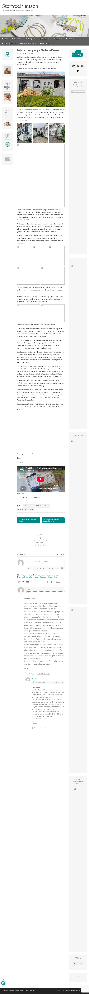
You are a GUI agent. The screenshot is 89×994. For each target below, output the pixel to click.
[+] (58, 691)
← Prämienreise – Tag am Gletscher (27, 643)
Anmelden (60, 677)
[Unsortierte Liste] (43, 691)
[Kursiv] (31, 691)
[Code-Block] (49, 691)
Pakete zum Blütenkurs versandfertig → (51, 643)
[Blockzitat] (46, 691)
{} (55, 691)
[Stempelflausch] (44, 18)
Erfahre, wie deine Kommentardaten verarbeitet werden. (37, 700)
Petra (43, 805)
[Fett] (28, 691)
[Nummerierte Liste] (40, 691)
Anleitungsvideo (29, 629)
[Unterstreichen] (34, 691)
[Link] (52, 691)
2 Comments (30, 53)
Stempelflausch (20, 6)
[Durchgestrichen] (37, 691)
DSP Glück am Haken (42, 629)
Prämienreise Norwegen (26, 632)
